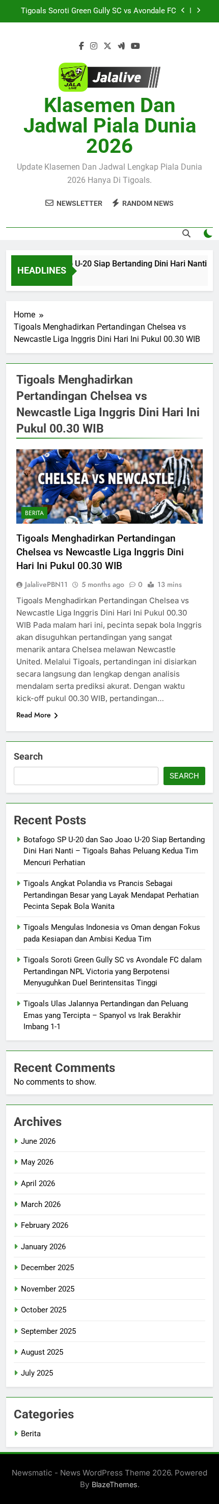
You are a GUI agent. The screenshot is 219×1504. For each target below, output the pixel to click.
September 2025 (48, 1331)
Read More (33, 715)
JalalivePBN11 (46, 584)
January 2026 (43, 1246)
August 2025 (42, 1352)
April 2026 (38, 1183)
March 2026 (41, 1204)
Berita (34, 513)
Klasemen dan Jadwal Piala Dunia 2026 (109, 125)
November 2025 (47, 1289)
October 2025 (43, 1309)
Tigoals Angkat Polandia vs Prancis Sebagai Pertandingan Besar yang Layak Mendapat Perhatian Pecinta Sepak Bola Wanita (111, 895)
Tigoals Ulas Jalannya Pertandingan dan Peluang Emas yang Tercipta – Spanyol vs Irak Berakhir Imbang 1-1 (105, 1015)
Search (28, 756)
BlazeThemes (115, 1484)
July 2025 (37, 1373)
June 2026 (38, 1141)
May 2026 (37, 1162)
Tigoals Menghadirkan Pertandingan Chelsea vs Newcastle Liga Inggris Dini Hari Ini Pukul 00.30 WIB (100, 552)
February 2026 (44, 1225)
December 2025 (47, 1267)
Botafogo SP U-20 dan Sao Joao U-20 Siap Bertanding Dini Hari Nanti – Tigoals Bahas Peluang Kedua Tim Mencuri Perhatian (114, 851)
